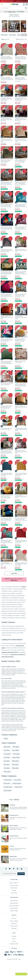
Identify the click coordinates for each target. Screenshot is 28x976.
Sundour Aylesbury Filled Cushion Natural (20, 362)
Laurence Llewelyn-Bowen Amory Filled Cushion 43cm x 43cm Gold (21, 474)
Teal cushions (6, 768)
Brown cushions (15, 750)
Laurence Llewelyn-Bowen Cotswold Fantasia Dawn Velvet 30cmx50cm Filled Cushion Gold (6, 273)
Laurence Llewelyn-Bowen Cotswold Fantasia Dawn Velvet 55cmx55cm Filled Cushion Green (20, 385)
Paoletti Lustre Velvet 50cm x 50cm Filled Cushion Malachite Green (6, 161)
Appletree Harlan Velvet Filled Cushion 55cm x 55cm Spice (7, 317)
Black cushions (16, 747)
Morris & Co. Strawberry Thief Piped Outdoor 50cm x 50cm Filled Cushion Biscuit (7, 58)
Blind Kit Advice (14, 903)
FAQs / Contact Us (14, 883)
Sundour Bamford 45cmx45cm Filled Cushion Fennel (21, 496)
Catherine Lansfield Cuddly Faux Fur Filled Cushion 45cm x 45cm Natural (20, 161)
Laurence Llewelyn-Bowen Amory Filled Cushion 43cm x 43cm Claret (21, 541)
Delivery (14, 890)
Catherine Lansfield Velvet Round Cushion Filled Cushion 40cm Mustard (6, 496)
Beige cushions (7, 747)
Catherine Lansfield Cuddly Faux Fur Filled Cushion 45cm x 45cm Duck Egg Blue (6, 206)
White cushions (15, 768)
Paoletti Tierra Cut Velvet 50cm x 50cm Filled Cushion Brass (7, 140)
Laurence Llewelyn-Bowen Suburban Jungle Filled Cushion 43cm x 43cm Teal (21, 273)
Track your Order (14, 885)
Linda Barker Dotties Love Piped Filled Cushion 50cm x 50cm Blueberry (21, 99)
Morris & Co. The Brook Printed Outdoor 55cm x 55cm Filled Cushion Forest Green (20, 79)
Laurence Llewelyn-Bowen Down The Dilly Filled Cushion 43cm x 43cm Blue (6, 541)
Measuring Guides (14, 905)
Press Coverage (14, 921)
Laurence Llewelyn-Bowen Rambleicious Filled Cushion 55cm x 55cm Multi (7, 250)
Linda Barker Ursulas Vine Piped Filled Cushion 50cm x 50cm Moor (7, 119)
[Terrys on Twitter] (10, 869)
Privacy (14, 941)
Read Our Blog (14, 910)
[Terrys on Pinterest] (14, 869)
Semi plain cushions (8, 787)
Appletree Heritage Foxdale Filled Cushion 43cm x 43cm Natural (21, 429)
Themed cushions (7, 790)
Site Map (14, 936)
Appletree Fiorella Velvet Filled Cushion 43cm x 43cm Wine (21, 452)
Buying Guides (14, 908)
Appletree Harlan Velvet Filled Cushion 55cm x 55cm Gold (21, 407)
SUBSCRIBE (21, 873)
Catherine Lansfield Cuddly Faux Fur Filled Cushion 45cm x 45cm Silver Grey (6, 183)
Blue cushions (4, 35)
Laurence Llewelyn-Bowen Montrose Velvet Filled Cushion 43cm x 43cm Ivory (21, 519)
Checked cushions (7, 780)
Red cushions (6, 764)
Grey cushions (12, 35)
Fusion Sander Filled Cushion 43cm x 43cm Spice (7, 384)
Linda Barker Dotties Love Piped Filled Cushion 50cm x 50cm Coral (21, 119)
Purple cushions (15, 761)
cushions (23, 587)
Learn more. (14, 580)
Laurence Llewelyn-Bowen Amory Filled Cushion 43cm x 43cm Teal (6, 474)
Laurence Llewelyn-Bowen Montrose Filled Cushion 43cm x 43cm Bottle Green (6, 362)
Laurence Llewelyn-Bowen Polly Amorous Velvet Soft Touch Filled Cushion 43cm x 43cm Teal (7, 228)
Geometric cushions (17, 783)
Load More (14, 573)
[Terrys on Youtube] (22, 869)
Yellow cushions (7, 771)
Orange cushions (15, 757)
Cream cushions (7, 754)
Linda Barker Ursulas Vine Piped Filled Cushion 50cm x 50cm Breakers (7, 99)
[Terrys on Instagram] (17, 869)
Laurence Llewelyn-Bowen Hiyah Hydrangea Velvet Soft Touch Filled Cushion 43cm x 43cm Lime (6, 519)
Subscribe (14, 928)
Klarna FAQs (14, 893)
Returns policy (14, 888)
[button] (21, 39)
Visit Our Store (14, 926)
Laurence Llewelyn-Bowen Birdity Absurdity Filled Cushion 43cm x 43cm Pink (21, 228)
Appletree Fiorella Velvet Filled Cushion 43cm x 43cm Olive (21, 250)
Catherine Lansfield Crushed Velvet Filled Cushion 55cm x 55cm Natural (21, 564)
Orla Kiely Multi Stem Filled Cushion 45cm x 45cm (6, 429)
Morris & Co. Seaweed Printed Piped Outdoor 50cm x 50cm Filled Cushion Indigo (7, 78)
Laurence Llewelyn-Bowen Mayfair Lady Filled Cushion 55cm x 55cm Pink (6, 340)
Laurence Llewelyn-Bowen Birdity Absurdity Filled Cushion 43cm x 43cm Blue (21, 205)
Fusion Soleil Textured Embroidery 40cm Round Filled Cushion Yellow (20, 340)
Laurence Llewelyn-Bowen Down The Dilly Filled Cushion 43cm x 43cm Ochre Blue (20, 295)
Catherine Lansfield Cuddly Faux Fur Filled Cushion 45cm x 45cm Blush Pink (20, 183)
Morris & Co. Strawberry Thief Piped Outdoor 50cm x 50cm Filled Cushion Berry (21, 58)
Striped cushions (18, 787)
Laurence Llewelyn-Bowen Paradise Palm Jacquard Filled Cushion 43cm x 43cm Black (7, 452)
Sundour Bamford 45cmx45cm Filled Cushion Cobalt (21, 317)
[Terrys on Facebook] (6, 869)
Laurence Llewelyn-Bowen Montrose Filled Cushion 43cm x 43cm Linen (6, 407)
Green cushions (16, 754)
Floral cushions (7, 783)
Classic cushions (17, 780)
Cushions (6, 738)
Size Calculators (14, 900)
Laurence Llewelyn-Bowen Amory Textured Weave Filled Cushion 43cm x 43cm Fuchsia (7, 295)
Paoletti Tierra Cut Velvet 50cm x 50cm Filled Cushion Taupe (21, 140)
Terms (14, 939)
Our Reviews (14, 923)
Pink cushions (7, 761)
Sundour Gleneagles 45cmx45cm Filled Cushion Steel (6, 564)
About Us (14, 918)
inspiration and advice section (9, 652)
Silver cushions (15, 764)
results (4, 39)
